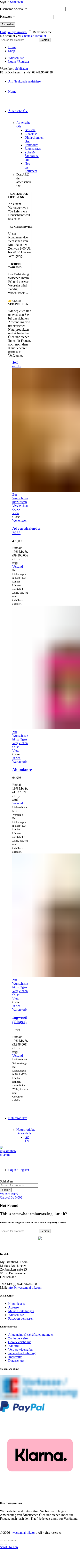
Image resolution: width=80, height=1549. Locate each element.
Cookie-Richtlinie (19, 1342)
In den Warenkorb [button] (19, 759)
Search (44, 39)
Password (7, 16)
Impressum (15, 1357)
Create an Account (34, 36)
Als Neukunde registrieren (25, 81)
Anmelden (8, 24)
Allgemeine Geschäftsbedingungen (31, 1334)
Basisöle (30, 130)
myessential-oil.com (23, 1532)
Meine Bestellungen (21, 1311)
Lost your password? (13, 32)
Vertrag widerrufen (20, 1349)
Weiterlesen (19, 520)
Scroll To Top (9, 1547)
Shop (11, 51)
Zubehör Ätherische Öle (32, 156)
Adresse (13, 1307)
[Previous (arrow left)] (1, 1544)
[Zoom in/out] (14, 1540)
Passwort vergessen (20, 1318)
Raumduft (31, 145)
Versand (17, 566)
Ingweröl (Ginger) (19, 1019)
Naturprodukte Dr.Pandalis (25, 1131)
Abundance (22, 769)
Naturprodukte (17, 1118)
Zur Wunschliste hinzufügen (20, 498)
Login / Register (18, 61)
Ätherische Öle (18, 111)
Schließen (16, 2)
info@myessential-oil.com (24, 1287)
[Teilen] (5, 1540)
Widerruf (14, 1345)
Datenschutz (16, 1360)
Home (12, 47)
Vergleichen (20, 505)
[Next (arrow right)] (5, 1544)
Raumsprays (33, 148)
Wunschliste (16, 58)
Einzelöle (31, 134)
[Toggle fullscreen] (9, 1540)
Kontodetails (16, 1303)
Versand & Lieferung (21, 1353)
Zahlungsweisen (18, 1338)
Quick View (16, 511)
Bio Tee (27, 1138)
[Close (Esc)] (1, 1540)
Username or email (13, 9)
